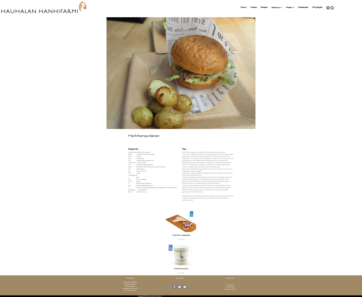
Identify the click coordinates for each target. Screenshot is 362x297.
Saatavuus (275, 7)
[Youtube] (179, 286)
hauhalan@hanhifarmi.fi (130, 288)
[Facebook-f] (328, 8)
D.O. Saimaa (230, 287)
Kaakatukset (303, 7)
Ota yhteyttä (317, 7)
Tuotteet (253, 7)
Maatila (289, 7)
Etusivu (244, 7)
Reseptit (264, 7)
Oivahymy (230, 285)
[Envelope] (332, 8)
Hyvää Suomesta (230, 289)
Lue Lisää (181, 239)
